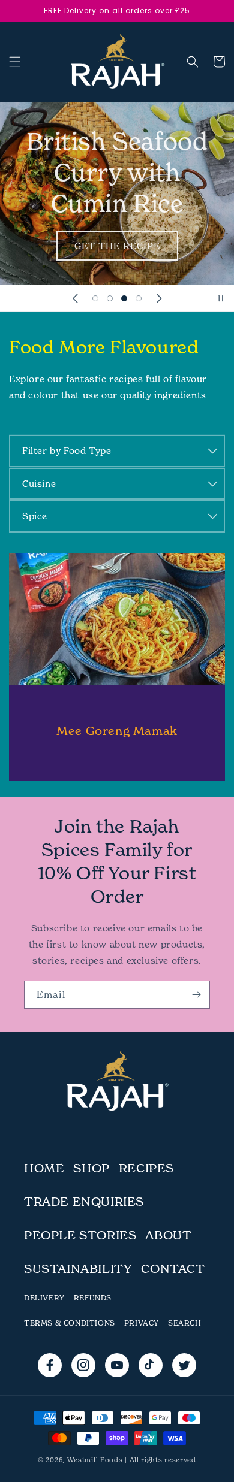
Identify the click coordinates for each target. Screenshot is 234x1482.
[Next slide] (159, 298)
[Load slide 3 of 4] (124, 298)
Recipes (146, 1168)
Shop (91, 1168)
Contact (173, 1269)
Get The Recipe (117, 246)
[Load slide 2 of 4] (110, 298)
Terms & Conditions (69, 1322)
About (168, 1235)
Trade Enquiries (84, 1201)
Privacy (141, 1322)
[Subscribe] (196, 995)
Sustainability (78, 1269)
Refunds (93, 1297)
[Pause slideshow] (221, 298)
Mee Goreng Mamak (117, 731)
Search (185, 1322)
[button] (15, 62)
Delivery (44, 1297)
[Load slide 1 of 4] (95, 298)
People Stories (80, 1235)
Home (44, 1168)
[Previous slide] (75, 298)
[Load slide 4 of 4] (138, 298)
